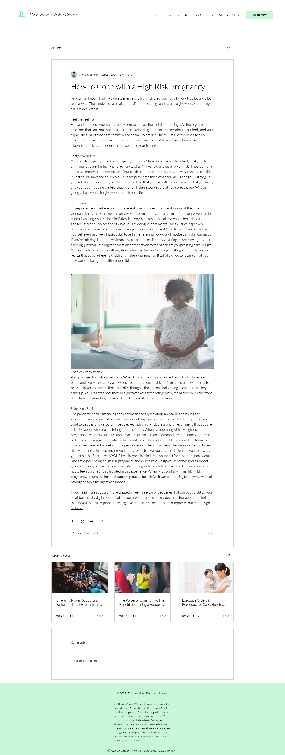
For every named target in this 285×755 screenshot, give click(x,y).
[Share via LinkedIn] (91, 521)
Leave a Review (166, 750)
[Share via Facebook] (72, 521)
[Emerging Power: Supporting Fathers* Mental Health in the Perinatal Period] (80, 577)
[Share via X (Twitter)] (82, 521)
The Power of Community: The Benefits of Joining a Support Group (141, 602)
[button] (173, 15)
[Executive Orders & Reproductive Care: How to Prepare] (205, 577)
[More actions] (212, 74)
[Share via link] (101, 521)
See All (230, 554)
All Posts (56, 47)
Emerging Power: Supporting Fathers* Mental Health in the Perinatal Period (77, 602)
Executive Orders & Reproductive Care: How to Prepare (202, 602)
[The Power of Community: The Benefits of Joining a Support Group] (143, 577)
